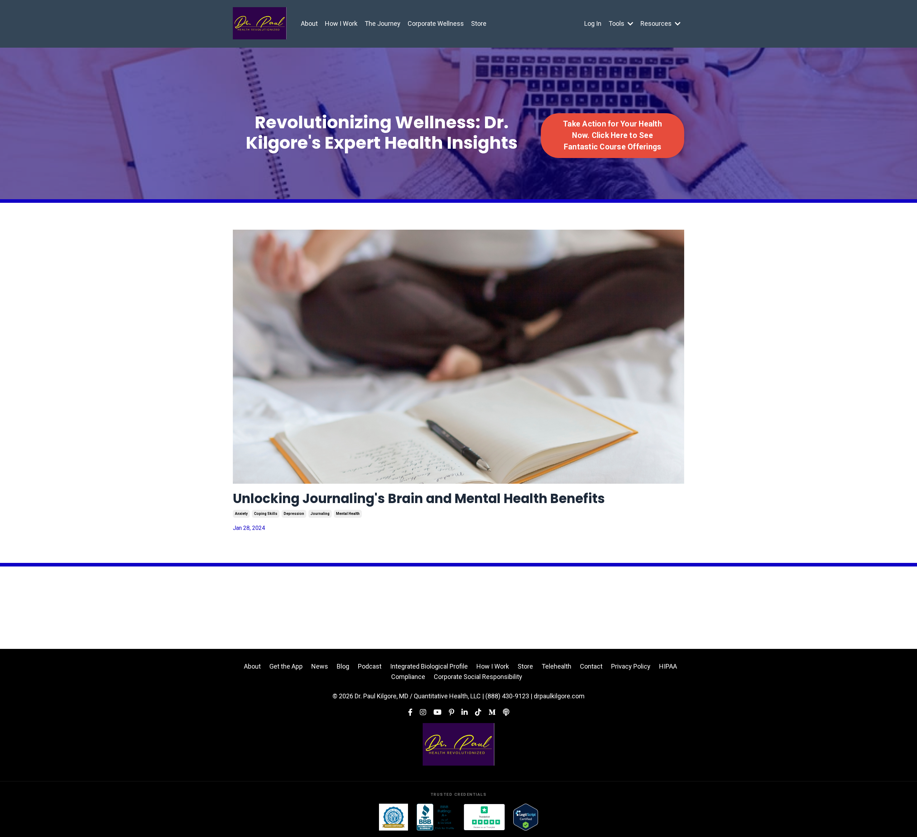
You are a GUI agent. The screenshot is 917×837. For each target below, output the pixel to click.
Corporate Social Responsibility (478, 676)
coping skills (265, 514)
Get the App (286, 666)
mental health (348, 514)
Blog (343, 666)
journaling (320, 514)
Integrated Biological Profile (429, 666)
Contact (591, 666)
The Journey (382, 23)
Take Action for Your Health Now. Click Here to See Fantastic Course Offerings (612, 135)
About (309, 23)
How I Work (341, 23)
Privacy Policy (630, 666)
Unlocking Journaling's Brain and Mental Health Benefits (419, 498)
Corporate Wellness (436, 23)
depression (294, 514)
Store (478, 23)
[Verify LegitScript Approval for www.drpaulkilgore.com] (525, 817)
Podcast (369, 666)
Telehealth (556, 666)
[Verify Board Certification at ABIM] (393, 817)
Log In (592, 23)
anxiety (241, 514)
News (319, 666)
